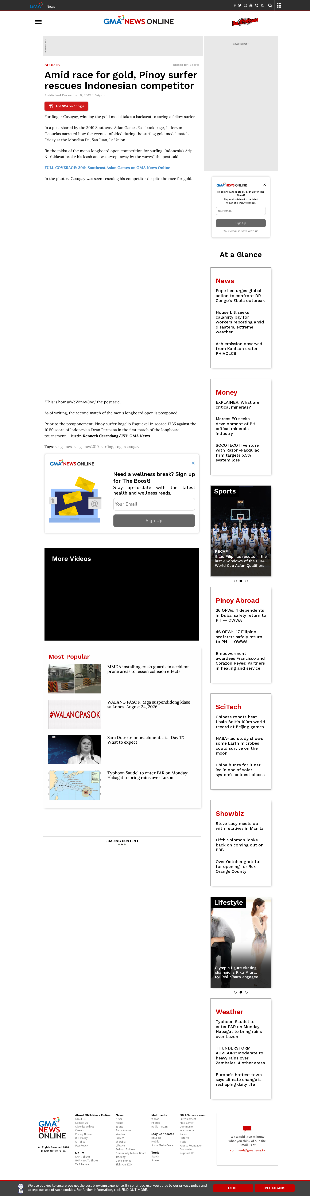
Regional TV (187, 1153)
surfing (107, 446)
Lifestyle (120, 1145)
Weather (120, 1134)
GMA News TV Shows (86, 1160)
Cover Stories (123, 1160)
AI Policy (80, 1142)
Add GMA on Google (67, 106)
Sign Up (154, 521)
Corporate (185, 1149)
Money (119, 1123)
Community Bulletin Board (131, 1153)
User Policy (81, 1145)
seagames (63, 446)
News (51, 6)
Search (155, 1156)
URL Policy (81, 1138)
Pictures (184, 1138)
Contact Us (81, 1123)
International (187, 1130)
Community (186, 1126)
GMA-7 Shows (82, 1156)
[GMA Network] (36, 5)
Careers (79, 1130)
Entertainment (188, 1119)
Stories (155, 1160)
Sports (119, 1126)
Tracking (120, 1157)
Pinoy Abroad (124, 1130)
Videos (155, 1119)
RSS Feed (156, 1138)
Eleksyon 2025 (124, 1164)
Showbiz (120, 1142)
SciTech (120, 1138)
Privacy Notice (83, 1134)
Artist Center (186, 1123)
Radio (183, 1134)
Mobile (155, 1141)
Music (183, 1142)
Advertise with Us (84, 1126)
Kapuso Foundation (191, 1145)
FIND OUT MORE (275, 1188)
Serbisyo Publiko (125, 1149)
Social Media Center (162, 1145)
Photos (155, 1123)
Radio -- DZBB (159, 1126)
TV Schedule (82, 1164)
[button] (235, 581)
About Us (80, 1119)
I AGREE (233, 1188)
